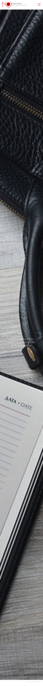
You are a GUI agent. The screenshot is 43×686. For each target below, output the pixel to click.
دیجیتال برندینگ (26, 682)
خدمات (32, 681)
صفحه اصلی (38, 681)
